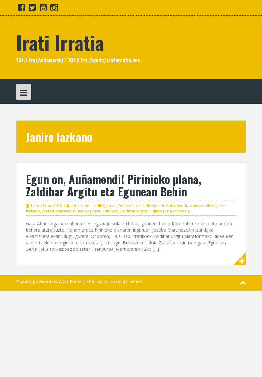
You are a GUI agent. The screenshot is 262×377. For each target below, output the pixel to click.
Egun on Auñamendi (169, 205)
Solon (109, 281)
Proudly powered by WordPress (48, 281)
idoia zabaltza (201, 205)
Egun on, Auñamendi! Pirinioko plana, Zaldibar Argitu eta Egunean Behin (113, 185)
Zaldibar (110, 211)
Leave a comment (174, 211)
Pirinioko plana (86, 211)
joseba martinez (56, 211)
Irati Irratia (60, 42)
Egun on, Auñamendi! (121, 205)
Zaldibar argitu (133, 211)
